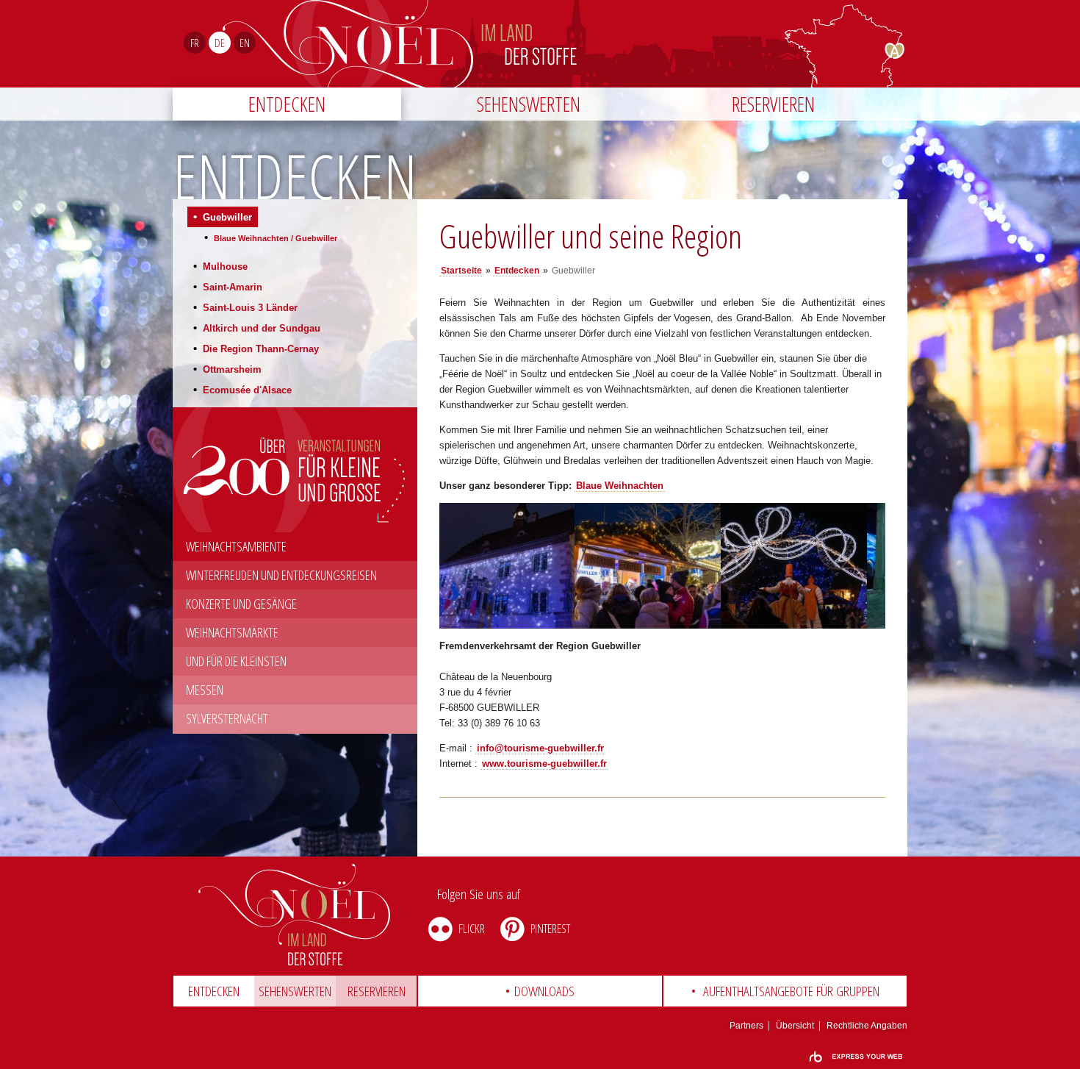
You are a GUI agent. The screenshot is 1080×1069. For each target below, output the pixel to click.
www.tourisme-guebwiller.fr (544, 763)
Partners (746, 1025)
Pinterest (550, 928)
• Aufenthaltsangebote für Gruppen (785, 991)
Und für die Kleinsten (236, 661)
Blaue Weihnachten (619, 485)
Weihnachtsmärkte (232, 632)
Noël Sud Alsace (601, 43)
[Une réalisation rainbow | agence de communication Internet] (855, 1056)
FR (194, 42)
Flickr (471, 928)
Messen (204, 689)
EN (245, 42)
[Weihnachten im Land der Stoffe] (295, 914)
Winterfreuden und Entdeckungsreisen (281, 575)
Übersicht (795, 1025)
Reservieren (773, 104)
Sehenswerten (528, 104)
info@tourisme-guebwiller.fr (540, 748)
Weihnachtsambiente (236, 546)
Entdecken (286, 104)
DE (220, 42)
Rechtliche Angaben (867, 1025)
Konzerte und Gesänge (241, 603)
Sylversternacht (227, 718)
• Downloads (540, 991)
